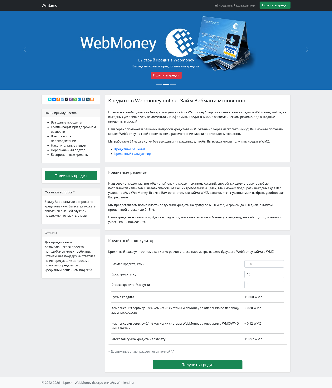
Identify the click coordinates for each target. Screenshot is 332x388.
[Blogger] (92, 99)
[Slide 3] (173, 84)
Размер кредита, (127, 264)
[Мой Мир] (79, 99)
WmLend (49, 5)
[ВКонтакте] (54, 99)
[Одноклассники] (58, 99)
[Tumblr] (83, 99)
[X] (66, 99)
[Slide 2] (166, 84)
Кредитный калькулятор (236, 5)
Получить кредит (166, 75)
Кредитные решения (129, 149)
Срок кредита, (124, 274)
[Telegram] (62, 99)
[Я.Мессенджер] (49, 99)
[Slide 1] (159, 84)
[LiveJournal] (88, 99)
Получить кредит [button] (275, 5)
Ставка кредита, (130, 285)
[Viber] (71, 99)
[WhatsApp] (75, 99)
